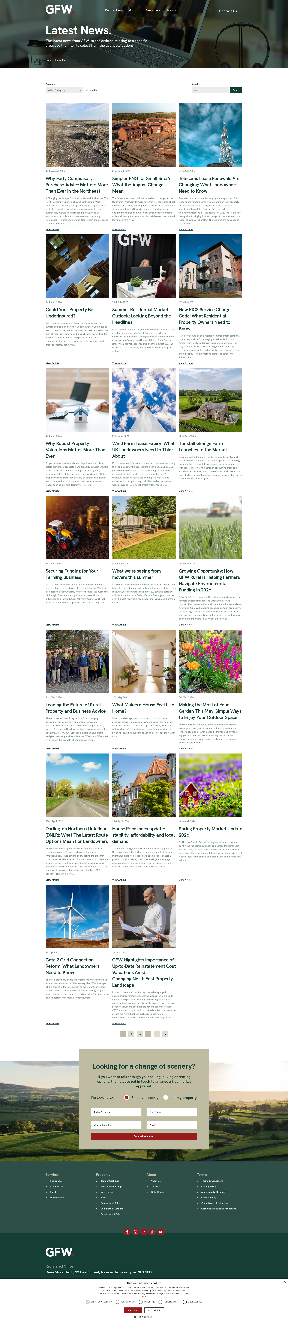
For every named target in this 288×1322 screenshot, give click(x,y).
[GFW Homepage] (60, 9)
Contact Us (228, 11)
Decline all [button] (154, 1310)
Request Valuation (144, 1136)
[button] (144, 1316)
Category (50, 84)
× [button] (285, 1282)
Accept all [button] (133, 1310)
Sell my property (145, 1097)
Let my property (184, 1097)
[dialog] (144, 1300)
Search (195, 84)
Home (48, 60)
